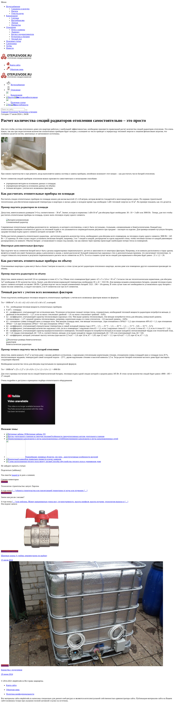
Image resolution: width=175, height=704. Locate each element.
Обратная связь (12, 690)
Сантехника (11, 43)
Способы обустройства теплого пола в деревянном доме (76, 461)
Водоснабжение (13, 6)
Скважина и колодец (20, 9)
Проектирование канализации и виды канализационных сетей (90, 439)
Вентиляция (6, 493)
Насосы (14, 11)
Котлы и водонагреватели (22, 34)
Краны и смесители (9, 551)
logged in (15, 475)
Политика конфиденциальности (20, 694)
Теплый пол (16, 39)
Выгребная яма (17, 20)
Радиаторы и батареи (20, 37)
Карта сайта (11, 685)
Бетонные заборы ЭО (36, 434)
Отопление (11, 27)
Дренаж (14, 23)
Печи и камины (18, 30)
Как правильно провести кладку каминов (43, 459)
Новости (10, 48)
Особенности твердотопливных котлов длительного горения (77, 436)
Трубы (9, 46)
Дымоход (15, 32)
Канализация (12, 16)
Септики (15, 18)
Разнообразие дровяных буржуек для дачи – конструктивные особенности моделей (61, 457)
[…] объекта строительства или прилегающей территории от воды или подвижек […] (49, 490)
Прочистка (16, 25)
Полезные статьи (13, 41)
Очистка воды (17, 13)
